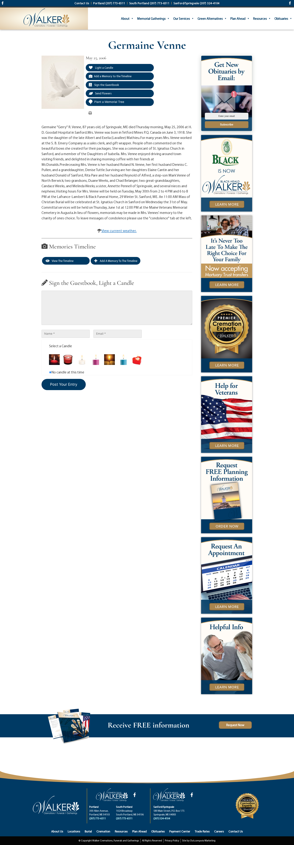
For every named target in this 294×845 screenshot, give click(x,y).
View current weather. (119, 230)
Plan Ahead (238, 18)
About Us (57, 831)
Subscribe (226, 124)
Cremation (103, 831)
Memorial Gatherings (151, 18)
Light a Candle (103, 67)
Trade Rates (202, 831)
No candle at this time (67, 372)
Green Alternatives (210, 18)
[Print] (90, 112)
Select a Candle (60, 346)
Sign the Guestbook (106, 85)
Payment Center (179, 831)
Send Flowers (103, 93)
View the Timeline (62, 261)
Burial (88, 831)
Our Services (181, 18)
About (125, 18)
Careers (219, 831)
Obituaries (281, 18)
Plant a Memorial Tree (109, 102)
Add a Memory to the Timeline (113, 76)
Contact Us (235, 831)
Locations (74, 831)
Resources (260, 18)
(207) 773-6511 (97, 818)
